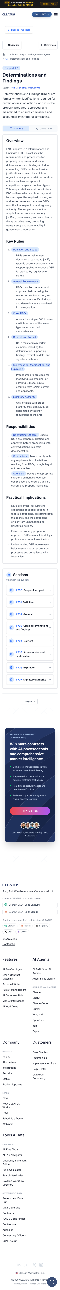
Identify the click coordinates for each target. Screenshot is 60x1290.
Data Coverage (11, 1207)
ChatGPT (12, 926)
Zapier (36, 1031)
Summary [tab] (18, 128)
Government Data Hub (12, 1200)
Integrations (9, 1067)
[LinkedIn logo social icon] (19, 1265)
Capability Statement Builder (14, 1162)
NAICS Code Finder (13, 1218)
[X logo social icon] (34, 1265)
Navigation (13, 45)
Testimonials (39, 1057)
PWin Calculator (11, 1169)
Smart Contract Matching (11, 976)
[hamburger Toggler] (56, 14)
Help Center (39, 1068)
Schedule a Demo (12, 1118)
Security (7, 1073)
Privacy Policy (20, 1284)
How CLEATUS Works (11, 1105)
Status (6, 1078)
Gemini (24, 931)
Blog (5, 1098)
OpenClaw (38, 1020)
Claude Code (40, 1003)
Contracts (8, 1213)
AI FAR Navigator (12, 1154)
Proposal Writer (11, 984)
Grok (10, 931)
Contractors (9, 1224)
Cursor (36, 1008)
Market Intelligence (13, 1000)
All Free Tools (10, 1149)
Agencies (7, 1229)
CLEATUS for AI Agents (41, 971)
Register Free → (49, 4)
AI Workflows (10, 1006)
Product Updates (12, 1084)
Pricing (6, 1056)
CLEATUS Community (39, 1076)
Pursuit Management (14, 989)
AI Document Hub (12, 995)
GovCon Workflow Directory (13, 1182)
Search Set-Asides (13, 1175)
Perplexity (43, 926)
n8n (34, 1025)
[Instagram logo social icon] (41, 1265)
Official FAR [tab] (46, 128)
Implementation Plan (44, 1063)
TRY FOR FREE (30, 811)
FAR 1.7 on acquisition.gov (24, 87)
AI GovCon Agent (12, 969)
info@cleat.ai (10, 939)
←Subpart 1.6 (29, 701)
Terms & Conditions (37, 1284)
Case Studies (40, 1052)
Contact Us (8, 943)
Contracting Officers (14, 1235)
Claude (27, 926)
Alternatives (9, 1062)
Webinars (7, 1124)
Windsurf (37, 1014)
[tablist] (30, 128)
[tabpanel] (30, 349)
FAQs (5, 1112)
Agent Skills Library (43, 978)
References (50, 45)
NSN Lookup (9, 1241)
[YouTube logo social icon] (26, 1265)
